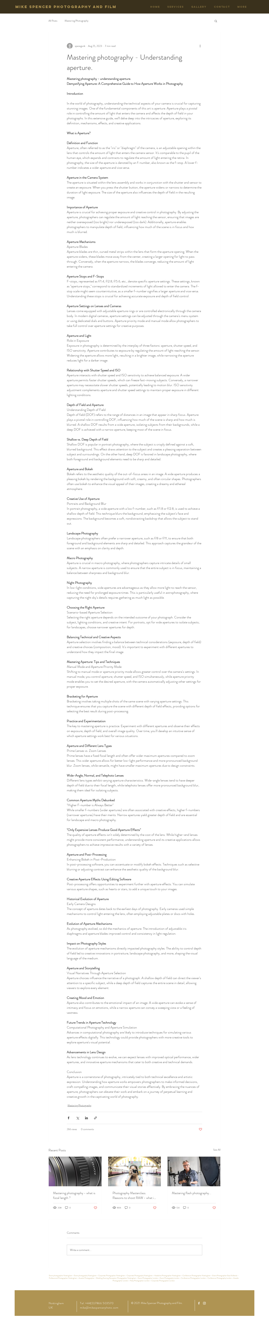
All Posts (52, 21)
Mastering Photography (76, 21)
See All (217, 1150)
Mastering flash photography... (191, 1193)
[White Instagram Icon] (204, 1303)
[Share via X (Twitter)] (77, 1118)
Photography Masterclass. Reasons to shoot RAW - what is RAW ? (134, 1195)
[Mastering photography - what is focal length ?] (75, 1171)
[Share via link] (95, 1118)
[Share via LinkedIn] (86, 1118)
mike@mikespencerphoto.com (99, 1307)
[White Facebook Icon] (199, 1303)
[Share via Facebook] (68, 1118)
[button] (216, 20)
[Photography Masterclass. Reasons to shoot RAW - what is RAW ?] (134, 1171)
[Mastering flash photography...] (193, 1171)
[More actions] (200, 46)
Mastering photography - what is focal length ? (74, 1195)
